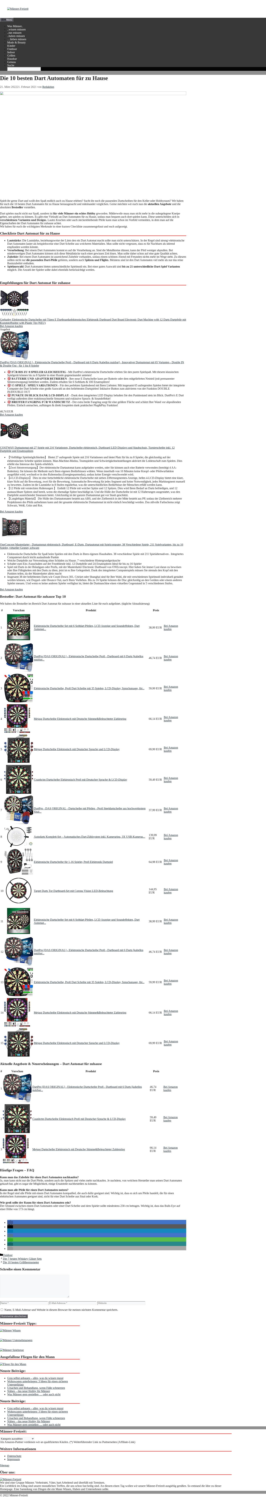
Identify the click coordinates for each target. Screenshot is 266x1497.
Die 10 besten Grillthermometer (21, 1262)
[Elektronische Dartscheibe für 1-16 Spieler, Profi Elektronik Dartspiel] (18, 873)
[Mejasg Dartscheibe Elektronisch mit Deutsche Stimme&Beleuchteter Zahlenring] (17, 732)
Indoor (11, 52)
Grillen (11, 55)
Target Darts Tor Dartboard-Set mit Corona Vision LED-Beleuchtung (73, 890)
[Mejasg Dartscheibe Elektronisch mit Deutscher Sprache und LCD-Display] (18, 762)
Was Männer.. (15, 26)
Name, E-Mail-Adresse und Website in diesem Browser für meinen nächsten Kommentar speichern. (61, 1309)
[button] (10, 1222)
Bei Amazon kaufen (11, 326)
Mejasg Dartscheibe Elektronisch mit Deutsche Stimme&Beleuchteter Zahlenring (80, 718)
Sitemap (4, 1465)
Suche (10, 65)
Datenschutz (14, 1456)
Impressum (13, 1459)
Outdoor (12, 49)
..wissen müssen (16, 29)
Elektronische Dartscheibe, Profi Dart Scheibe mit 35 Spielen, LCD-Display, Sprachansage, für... (89, 688)
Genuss (11, 62)
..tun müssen (14, 32)
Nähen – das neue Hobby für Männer (28, 1391)
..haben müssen (16, 35)
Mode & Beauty (16, 42)
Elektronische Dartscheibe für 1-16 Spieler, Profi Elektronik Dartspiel (73, 861)
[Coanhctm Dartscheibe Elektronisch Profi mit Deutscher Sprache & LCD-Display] (18, 792)
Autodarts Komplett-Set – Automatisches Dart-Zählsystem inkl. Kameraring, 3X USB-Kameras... (89, 836)
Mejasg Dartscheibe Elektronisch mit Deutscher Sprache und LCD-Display (77, 749)
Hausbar (12, 58)
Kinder (11, 45)
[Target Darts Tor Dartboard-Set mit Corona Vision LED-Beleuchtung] (18, 904)
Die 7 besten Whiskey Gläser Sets (22, 1258)
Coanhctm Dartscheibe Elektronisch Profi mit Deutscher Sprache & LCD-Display (80, 779)
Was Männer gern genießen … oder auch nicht (33, 1394)
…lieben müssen (16, 39)
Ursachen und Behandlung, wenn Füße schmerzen (36, 1387)
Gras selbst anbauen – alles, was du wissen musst (35, 1378)
